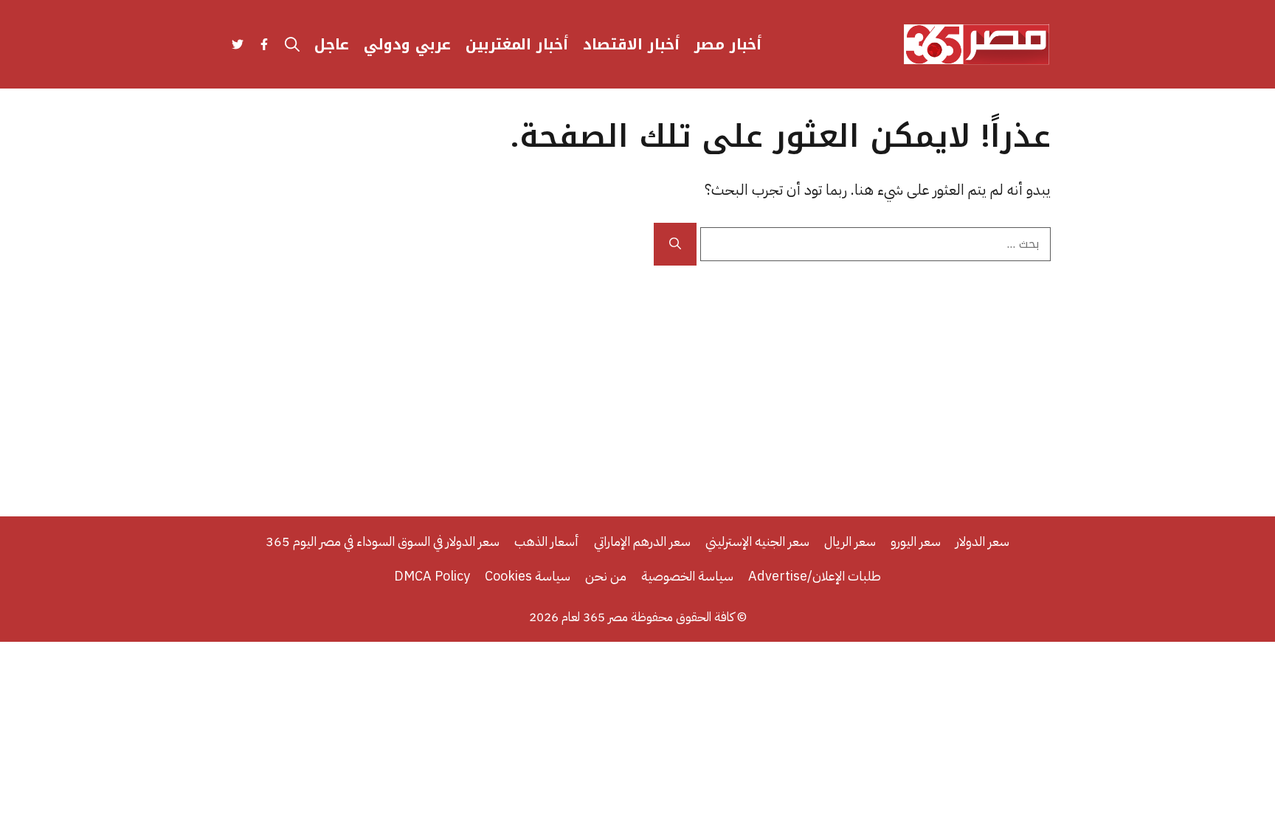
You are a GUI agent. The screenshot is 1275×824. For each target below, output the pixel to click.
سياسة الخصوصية (687, 576)
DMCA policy (432, 576)
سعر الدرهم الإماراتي (642, 541)
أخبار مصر (727, 44)
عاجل (331, 44)
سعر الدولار (982, 541)
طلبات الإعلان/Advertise (814, 576)
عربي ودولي (407, 44)
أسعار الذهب (546, 541)
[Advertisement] (637, 376)
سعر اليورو (916, 541)
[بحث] (675, 244)
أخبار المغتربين (517, 44)
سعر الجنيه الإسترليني (757, 541)
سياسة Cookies (527, 576)
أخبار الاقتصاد (631, 44)
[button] (292, 44)
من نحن (605, 576)
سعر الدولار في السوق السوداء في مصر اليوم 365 (383, 541)
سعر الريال (850, 541)
